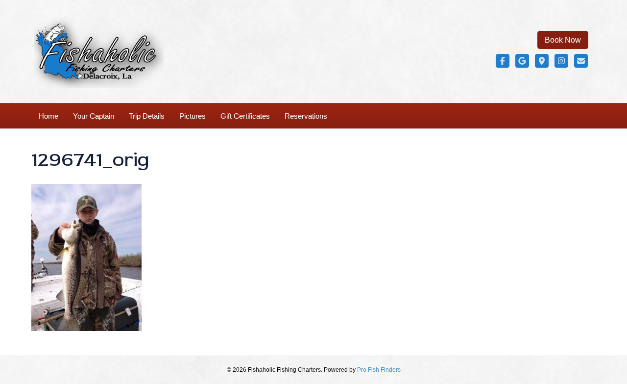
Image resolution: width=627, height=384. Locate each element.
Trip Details (147, 116)
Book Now (563, 40)
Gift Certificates (245, 116)
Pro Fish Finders (379, 369)
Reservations (306, 116)
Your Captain (93, 116)
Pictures (192, 116)
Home (48, 116)
